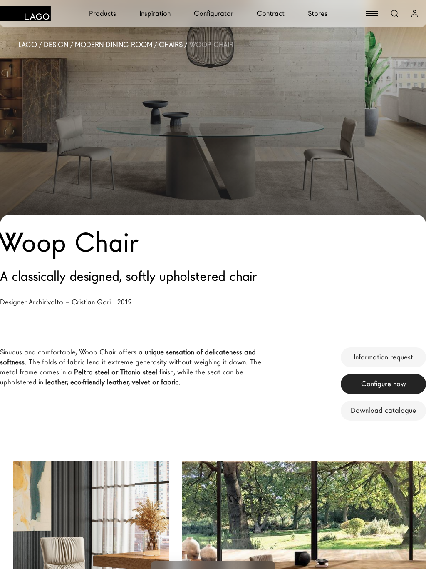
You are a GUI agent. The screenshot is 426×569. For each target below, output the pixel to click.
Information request (383, 357)
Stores (317, 13)
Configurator (213, 13)
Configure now (383, 384)
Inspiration (155, 13)
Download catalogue (383, 410)
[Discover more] (146, 510)
